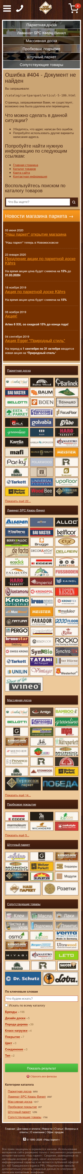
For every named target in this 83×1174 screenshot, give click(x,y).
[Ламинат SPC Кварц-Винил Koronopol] (41, 591)
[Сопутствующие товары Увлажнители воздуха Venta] (66, 935)
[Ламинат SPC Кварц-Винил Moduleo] (66, 611)
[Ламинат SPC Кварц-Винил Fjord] (41, 571)
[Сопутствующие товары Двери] (16, 955)
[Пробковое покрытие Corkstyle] (66, 826)
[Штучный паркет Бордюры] (66, 866)
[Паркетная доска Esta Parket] (16, 412)
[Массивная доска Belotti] (16, 721)
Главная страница (25, 165)
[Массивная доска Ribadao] (16, 771)
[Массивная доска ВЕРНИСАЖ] (22, 784)
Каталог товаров (24, 169)
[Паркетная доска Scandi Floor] (41, 472)
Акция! (11, 316)
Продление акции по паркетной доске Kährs (40, 260)
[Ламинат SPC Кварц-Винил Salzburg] (16, 641)
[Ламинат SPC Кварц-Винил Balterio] (16, 532)
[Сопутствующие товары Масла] (41, 915)
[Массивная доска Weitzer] (66, 771)
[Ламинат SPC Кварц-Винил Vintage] (41, 671)
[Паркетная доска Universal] (41, 482)
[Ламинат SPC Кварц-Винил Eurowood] (66, 562)
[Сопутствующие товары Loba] (60, 978)
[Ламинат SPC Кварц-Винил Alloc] (66, 522)
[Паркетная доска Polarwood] (41, 462)
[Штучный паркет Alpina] (16, 856)
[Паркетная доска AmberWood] (16, 382)
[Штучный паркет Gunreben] (41, 856)
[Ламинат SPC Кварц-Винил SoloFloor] (41, 641)
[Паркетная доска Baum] (41, 392)
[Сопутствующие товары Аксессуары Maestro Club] (41, 955)
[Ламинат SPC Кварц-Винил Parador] (41, 621)
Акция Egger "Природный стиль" (35, 340)
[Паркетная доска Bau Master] (16, 392)
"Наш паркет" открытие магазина (35, 234)
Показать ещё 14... (18, 795)
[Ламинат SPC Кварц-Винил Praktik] (41, 631)
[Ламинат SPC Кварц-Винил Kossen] (66, 591)
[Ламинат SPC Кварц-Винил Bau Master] (41, 532)
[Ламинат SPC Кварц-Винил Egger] (41, 562)
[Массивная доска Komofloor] (16, 741)
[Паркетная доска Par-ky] (16, 462)
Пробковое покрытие (21, 804)
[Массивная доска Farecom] (41, 721)
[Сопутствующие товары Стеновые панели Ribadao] (17, 965)
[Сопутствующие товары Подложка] (41, 925)
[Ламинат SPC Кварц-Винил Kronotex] (66, 601)
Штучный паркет (18, 844)
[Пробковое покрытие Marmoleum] (16, 826)
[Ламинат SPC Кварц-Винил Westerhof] (66, 671)
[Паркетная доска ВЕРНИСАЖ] (66, 491)
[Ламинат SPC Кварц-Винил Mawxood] (16, 611)
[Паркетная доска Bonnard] (67, 402)
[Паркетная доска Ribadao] (16, 472)
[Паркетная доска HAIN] (41, 432)
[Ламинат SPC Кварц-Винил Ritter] (66, 631)
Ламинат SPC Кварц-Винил (26, 510)
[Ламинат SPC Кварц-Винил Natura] (16, 621)
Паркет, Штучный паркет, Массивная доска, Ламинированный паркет (46, 8)
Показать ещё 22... (18, 501)
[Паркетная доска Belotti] (17, 402)
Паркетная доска (19, 370)
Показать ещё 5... (17, 835)
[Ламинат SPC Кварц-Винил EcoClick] (16, 562)
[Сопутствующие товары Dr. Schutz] (23, 978)
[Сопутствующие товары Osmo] (16, 935)
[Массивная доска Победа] (60, 784)
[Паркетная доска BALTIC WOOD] (41, 382)
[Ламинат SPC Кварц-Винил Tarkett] (16, 661)
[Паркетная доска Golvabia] (41, 422)
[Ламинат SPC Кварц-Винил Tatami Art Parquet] (41, 661)
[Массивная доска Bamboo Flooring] (66, 712)
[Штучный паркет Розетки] (60, 889)
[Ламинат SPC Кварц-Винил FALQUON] (16, 571)
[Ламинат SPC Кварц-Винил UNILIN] (16, 671)
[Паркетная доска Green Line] (16, 432)
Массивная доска (19, 700)
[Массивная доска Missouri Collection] (41, 751)
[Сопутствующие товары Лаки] (66, 915)
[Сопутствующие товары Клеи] (16, 915)
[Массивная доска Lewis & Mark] (41, 741)
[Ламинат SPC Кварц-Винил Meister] (41, 611)
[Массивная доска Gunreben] (16, 731)
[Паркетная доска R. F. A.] (66, 462)
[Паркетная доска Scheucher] (66, 472)
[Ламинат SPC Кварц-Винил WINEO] (24, 684)
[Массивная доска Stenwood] (41, 771)
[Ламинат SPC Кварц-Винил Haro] (16, 581)
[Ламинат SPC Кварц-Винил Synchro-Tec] (66, 651)
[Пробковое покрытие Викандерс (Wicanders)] (41, 826)
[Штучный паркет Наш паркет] (22, 889)
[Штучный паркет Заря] (41, 876)
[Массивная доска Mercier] (16, 751)
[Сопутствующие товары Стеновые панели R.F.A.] (43, 965)
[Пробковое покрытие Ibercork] (66, 816)
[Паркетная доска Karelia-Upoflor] (41, 442)
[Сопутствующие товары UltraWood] (66, 945)
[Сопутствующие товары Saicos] (67, 966)
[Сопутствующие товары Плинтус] (66, 925)
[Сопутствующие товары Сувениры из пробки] (41, 935)
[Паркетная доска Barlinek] (66, 382)
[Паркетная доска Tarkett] (16, 482)
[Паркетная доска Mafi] (16, 452)
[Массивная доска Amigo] (41, 712)
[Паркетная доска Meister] (66, 452)
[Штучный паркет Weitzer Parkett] (41, 866)
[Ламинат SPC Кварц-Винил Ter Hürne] (66, 661)
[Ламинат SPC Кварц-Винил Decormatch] (41, 551)
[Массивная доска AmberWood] (16, 712)
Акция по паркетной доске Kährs (35, 291)
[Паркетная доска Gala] (16, 422)
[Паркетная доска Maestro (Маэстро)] (66, 442)
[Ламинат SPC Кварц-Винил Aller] (41, 522)
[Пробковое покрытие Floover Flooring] (41, 816)
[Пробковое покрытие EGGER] (16, 816)
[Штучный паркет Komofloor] (66, 856)
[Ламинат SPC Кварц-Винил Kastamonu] (16, 591)
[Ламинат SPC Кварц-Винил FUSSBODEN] (66, 571)
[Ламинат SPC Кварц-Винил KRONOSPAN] (42, 601)
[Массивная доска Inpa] (66, 731)
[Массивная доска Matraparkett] (66, 741)
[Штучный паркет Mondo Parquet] (16, 866)
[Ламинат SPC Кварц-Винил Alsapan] (16, 522)
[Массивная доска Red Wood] (66, 761)
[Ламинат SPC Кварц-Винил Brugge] (41, 542)
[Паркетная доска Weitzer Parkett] (16, 491)
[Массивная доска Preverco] (16, 761)
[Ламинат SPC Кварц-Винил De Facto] (16, 551)
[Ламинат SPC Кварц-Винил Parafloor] (66, 621)
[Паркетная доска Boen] (42, 402)
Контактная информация (30, 176)
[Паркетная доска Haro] (66, 432)
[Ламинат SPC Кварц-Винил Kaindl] (66, 581)
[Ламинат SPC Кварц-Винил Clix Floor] (66, 542)
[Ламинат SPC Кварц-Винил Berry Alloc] (16, 542)
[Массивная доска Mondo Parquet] (66, 751)
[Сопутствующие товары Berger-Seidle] (41, 945)
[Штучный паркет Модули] (66, 876)
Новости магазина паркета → (39, 215)
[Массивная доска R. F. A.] (41, 761)
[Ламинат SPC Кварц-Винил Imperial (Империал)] (41, 581)
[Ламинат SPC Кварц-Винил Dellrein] (66, 551)
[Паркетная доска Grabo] (66, 422)
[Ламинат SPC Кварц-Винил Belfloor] (66, 532)
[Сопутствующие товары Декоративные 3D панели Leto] (66, 955)
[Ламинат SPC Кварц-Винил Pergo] (16, 631)
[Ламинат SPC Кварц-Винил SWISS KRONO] (16, 651)
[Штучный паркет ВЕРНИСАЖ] (16, 876)
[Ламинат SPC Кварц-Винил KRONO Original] (16, 601)
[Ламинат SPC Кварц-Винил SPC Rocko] (66, 641)
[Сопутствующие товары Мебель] (16, 945)
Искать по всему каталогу (27, 1005)
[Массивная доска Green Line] (66, 721)
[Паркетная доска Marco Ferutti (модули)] (41, 452)
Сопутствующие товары (23, 904)
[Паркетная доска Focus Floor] (66, 412)
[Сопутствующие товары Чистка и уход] (16, 925)
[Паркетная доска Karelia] (16, 442)
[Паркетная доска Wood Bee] (41, 491)
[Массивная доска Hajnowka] (41, 731)
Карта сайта (21, 172)
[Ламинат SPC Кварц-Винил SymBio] (41, 651)
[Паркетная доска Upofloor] (66, 482)
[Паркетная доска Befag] (66, 392)
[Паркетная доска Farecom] (41, 412)
